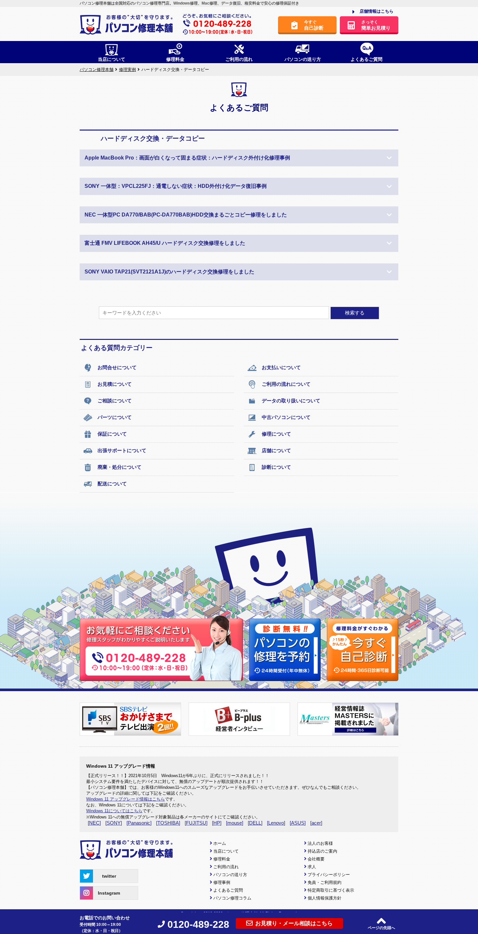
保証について (112, 434)
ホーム (219, 843)
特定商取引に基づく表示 (331, 890)
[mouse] (234, 823)
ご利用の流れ (226, 866)
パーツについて (115, 417)
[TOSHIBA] (168, 823)
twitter (109, 876)
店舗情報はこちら (376, 11)
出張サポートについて (122, 450)
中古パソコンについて (286, 417)
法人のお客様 (320, 843)
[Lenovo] (276, 823)
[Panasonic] (139, 823)
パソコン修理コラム (232, 898)
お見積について (115, 384)
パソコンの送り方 (230, 874)
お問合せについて (117, 367)
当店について (226, 851)
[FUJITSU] (196, 823)
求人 (312, 866)
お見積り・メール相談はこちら (294, 923)
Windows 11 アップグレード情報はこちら (125, 799)
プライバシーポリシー (329, 874)
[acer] (316, 823)
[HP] (216, 823)
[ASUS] (298, 823)
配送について (112, 483)
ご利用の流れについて (286, 384)
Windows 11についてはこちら (114, 810)
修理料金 (221, 859)
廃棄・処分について (119, 467)
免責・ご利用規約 (324, 882)
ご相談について (115, 400)
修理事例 (221, 882)
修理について (276, 434)
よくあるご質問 (228, 890)
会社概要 (316, 859)
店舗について (276, 450)
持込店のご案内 (322, 851)
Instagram (109, 893)
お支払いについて (281, 367)
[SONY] (113, 823)
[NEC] (94, 823)
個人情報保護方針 (324, 898)
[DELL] (255, 823)
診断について (276, 467)
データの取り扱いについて (291, 400)
